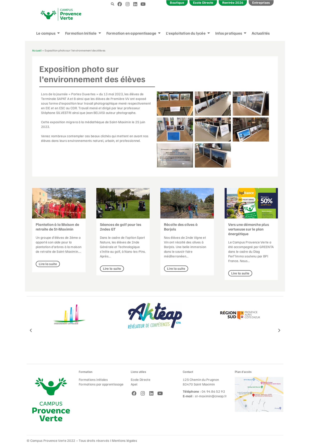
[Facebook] (119, 4)
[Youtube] (143, 4)
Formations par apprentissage (101, 384)
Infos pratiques (228, 33)
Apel (134, 384)
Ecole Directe (140, 379)
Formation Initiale (81, 33)
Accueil (37, 50)
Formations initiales (93, 379)
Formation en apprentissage (131, 33)
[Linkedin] (135, 4)
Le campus (45, 33)
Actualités (261, 33)
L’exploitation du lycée (186, 33)
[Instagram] (127, 4)
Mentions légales (124, 440)
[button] (113, 4)
